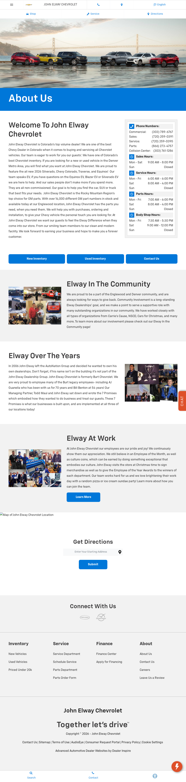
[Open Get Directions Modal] (121, 4)
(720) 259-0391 (162, 136)
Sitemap (44, 742)
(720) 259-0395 (162, 141)
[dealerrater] (101, 617)
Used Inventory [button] (95, 258)
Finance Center (106, 654)
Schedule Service (64, 662)
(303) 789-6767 (162, 132)
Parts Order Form (64, 678)
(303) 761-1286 (163, 151)
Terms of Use (60, 742)
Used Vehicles (18, 662)
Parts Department (65, 670)
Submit (93, 564)
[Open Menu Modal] (11, 4)
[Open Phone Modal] (98, 4)
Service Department (66, 654)
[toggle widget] (176, 766)
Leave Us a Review (152, 678)
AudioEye (77, 742)
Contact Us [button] (151, 258)
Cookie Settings (152, 742)
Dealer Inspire (121, 751)
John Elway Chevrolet (106, 734)
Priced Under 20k (20, 670)
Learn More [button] (83, 497)
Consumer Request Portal (102, 742)
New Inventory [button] (37, 258)
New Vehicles (18, 654)
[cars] (85, 617)
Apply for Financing (109, 662)
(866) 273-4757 (162, 146)
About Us (146, 654)
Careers (145, 670)
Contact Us (147, 662)
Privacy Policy (131, 742)
